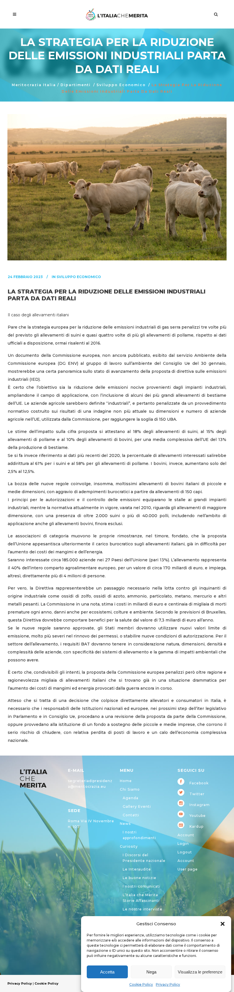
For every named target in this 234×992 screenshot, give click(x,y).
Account (185, 835)
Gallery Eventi (137, 806)
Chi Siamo (130, 789)
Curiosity (129, 846)
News (125, 823)
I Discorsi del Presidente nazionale (144, 858)
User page (187, 869)
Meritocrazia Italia (34, 85)
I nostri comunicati (141, 886)
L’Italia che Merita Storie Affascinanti (141, 898)
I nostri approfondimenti (139, 835)
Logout (184, 852)
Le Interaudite (137, 869)
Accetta (107, 971)
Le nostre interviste (142, 909)
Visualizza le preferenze (200, 971)
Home (126, 781)
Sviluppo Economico (121, 85)
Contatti (131, 815)
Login (183, 843)
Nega (151, 971)
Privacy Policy (168, 984)
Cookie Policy (141, 984)
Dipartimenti (75, 85)
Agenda (130, 798)
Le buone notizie (139, 878)
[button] (222, 924)
